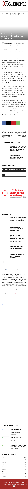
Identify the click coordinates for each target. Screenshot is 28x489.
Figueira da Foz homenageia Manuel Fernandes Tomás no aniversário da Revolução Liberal (17, 238)
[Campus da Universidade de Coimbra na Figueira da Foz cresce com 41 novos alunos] (5, 148)
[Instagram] (16, 298)
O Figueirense (11, 43)
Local (6, 13)
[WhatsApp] (18, 123)
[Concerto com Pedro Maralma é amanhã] (5, 248)
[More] (22, 123)
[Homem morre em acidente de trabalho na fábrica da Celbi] (5, 447)
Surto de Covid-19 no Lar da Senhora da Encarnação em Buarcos (18, 439)
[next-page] (5, 262)
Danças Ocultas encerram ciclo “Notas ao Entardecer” (17, 157)
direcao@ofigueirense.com (16, 294)
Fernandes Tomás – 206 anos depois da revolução (17, 256)
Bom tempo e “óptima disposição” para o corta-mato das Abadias (20, 134)
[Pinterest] (13, 123)
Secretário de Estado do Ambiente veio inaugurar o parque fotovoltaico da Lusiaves (7, 135)
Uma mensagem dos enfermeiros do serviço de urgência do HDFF (17, 431)
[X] (8, 123)
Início (3, 13)
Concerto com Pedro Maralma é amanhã (16, 247)
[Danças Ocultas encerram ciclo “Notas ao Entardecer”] (5, 157)
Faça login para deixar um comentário (14, 169)
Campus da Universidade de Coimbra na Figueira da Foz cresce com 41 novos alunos (18, 148)
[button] (2, 9)
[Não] (26, 484)
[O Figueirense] (14, 3)
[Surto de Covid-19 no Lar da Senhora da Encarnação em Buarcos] (5, 439)
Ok (14, 486)
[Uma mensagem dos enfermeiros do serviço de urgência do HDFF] (5, 431)
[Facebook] (4, 123)
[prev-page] (3, 262)
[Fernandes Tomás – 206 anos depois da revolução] (5, 256)
